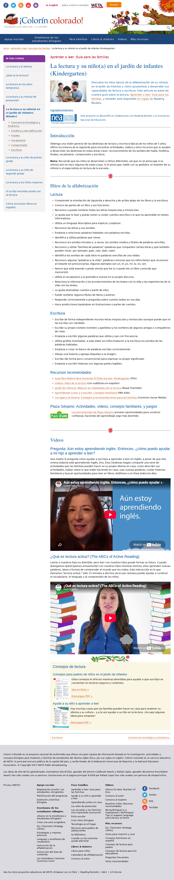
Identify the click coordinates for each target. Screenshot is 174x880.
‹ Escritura (56, 737)
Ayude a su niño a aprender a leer (76, 703)
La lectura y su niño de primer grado (24, 159)
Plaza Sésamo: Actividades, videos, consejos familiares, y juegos (103, 406)
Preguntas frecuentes (117, 857)
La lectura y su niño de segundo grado (19, 172)
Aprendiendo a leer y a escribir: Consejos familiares (86, 392)
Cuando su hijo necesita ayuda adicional (84, 839)
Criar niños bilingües (82, 820)
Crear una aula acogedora (51, 822)
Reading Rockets (89, 872)
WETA (97, 5)
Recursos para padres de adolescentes (84, 829)
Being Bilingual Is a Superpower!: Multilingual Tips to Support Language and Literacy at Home (119, 814)
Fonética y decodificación (26, 131)
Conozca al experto (116, 799)
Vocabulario (18, 140)
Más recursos (140, 39)
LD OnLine (115, 872)
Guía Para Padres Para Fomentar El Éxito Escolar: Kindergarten (92, 378)
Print (35, 5)
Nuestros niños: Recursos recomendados (119, 804)
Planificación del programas (52, 796)
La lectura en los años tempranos (19, 86)
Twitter (13, 5)
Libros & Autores (102, 39)
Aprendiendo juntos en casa (86, 802)
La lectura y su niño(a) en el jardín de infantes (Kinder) (23, 113)
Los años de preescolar (84, 806)
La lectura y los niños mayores (24, 182)
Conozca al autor (80, 858)
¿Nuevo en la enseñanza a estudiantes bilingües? (51, 817)
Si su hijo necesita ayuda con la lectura (23, 193)
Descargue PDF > (82, 696)
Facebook (5, 5)
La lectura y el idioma (19, 66)
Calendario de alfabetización (87, 855)
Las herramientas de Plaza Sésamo (93, 412)
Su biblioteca (78, 834)
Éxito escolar (78, 816)
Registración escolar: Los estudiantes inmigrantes (50, 790)
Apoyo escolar (14, 39)
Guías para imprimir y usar (120, 834)
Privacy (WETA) (11, 785)
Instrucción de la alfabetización (46, 846)
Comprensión (19, 145)
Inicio (6, 48)
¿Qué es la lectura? (17, 75)
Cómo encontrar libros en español (21, 205)
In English (52, 5)
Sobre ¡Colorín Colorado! (75, 5)
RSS (20, 5)
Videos (122, 39)
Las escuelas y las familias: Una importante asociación (86, 811)
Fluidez (15, 135)
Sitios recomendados (116, 861)
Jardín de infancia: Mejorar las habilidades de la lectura (88, 388)
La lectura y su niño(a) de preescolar (21, 98)
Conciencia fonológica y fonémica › (149, 737)
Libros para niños (80, 851)
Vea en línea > (80, 689)
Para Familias (78, 39)
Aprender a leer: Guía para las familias (30, 48)
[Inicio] (45, 22)
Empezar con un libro (65, 872)
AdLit (104, 872)
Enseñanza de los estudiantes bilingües (46, 39)
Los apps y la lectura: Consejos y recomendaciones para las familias (96, 397)
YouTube (28, 5)
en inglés (143, 98)
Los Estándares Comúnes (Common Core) (51, 859)
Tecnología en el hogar (83, 824)
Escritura (16, 150)
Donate (114, 4)
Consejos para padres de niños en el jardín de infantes (90, 674)
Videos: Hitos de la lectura (70, 383)
